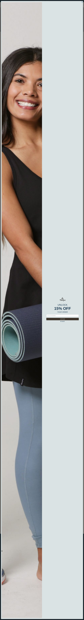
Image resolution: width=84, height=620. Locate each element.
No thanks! (62, 321)
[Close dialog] (82, 1)
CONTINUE (62, 319)
